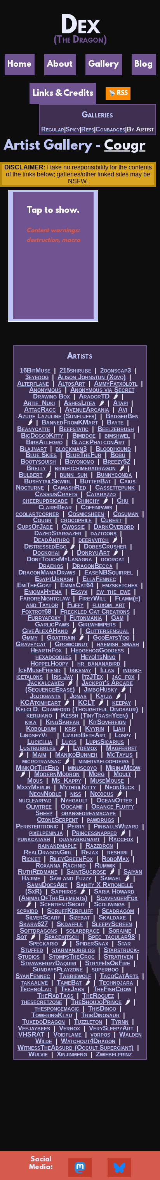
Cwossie (73, 526)
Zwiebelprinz (114, 1054)
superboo (105, 969)
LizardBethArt (84, 735)
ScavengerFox (116, 898)
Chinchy (88, 500)
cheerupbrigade (45, 500)
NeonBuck (120, 787)
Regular (52, 129)
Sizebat (79, 917)
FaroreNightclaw (44, 598)
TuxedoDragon (43, 1021)
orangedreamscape (88, 813)
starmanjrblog (73, 950)
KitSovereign (107, 722)
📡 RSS (118, 93)
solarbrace (82, 930)
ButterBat (95, 481)
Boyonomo (79, 461)
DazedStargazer (58, 533)
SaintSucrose (86, 871)
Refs (87, 129)
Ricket (31, 859)
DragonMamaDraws (46, 572)
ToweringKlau (51, 1015)
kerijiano (39, 715)
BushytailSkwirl (47, 481)
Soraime (119, 930)
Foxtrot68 (36, 611)
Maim (39, 754)
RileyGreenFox (71, 859)
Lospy (123, 735)
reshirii (117, 852)
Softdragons (38, 930)
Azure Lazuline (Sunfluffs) (57, 416)
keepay (121, 702)
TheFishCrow (112, 989)
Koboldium (41, 728)
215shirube (75, 370)
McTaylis (119, 754)
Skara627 (33, 924)
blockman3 (71, 448)
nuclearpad (35, 800)
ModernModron (57, 774)
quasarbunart (79, 839)
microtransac (41, 761)
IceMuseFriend (39, 670)
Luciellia (39, 741)
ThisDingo (102, 1008)
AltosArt (71, 383)
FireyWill (92, 598)
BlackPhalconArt (98, 442)
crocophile (76, 520)
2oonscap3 (115, 370)
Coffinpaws (96, 507)
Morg (96, 774)
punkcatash (33, 839)
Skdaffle (70, 924)
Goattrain (61, 637)
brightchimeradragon (85, 468)
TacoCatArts (119, 976)
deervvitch (93, 539)
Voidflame (67, 1034)
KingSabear (62, 722)
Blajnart (33, 448)
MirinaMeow (123, 767)
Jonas (78, 696)
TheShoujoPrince (96, 1002)
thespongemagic (57, 1008)
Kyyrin (94, 728)
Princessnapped (94, 833)
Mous (35, 780)
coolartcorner (37, 514)
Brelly (36, 468)
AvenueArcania (87, 409)
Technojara (116, 982)
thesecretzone (41, 1002)
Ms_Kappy (66, 780)
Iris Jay (62, 676)
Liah (119, 728)
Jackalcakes (45, 683)
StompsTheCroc (72, 956)
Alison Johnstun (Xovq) (91, 377)
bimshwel (117, 435)
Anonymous (45, 389)
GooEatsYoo (111, 637)
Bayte (115, 422)
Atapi (120, 403)
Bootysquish (38, 461)
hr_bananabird (98, 663)
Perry (76, 826)
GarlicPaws (52, 624)
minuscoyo (82, 767)
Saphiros (64, 891)
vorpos (100, 1034)
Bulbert (30, 474)
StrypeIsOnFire (107, 963)
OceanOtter (114, 800)
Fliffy (75, 605)
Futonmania (86, 617)
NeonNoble (45, 793)
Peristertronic (37, 826)
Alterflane (33, 383)
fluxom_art (108, 605)
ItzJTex (92, 676)
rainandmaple (57, 845)
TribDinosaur (100, 1015)
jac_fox (123, 676)
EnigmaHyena (43, 591)
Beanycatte (33, 429)
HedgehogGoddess (97, 650)
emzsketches (119, 585)
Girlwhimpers (97, 624)
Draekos (50, 565)
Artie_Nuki (39, 403)
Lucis (69, 741)
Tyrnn (120, 1021)
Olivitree (39, 806)
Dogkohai (46, 552)
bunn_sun (73, 474)
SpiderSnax (91, 943)
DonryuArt (93, 552)
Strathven (118, 956)
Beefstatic (74, 429)
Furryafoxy (44, 617)
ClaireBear (55, 507)
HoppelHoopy (49, 663)
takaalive (34, 982)
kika (31, 722)
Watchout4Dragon (88, 1041)
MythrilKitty (77, 787)
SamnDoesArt (47, 884)
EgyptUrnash (54, 579)
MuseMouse (107, 780)
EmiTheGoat (34, 585)
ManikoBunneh (76, 754)
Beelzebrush (115, 429)
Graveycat (31, 644)
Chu (123, 500)
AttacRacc (40, 409)
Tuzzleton (88, 1021)
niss (75, 793)
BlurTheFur (83, 455)
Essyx (79, 591)
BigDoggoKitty (42, 435)
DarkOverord (114, 526)
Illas (107, 670)
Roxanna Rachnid (60, 865)
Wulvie (38, 1054)
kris (70, 728)
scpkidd (27, 910)
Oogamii (71, 806)
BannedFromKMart (70, 422)
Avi (122, 409)
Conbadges (110, 129)
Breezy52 (116, 461)
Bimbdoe (84, 435)
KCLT (86, 702)
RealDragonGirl (48, 852)
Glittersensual (107, 631)
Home (19, 64)
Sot (21, 936)
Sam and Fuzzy (70, 878)
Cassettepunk (115, 487)
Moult (122, 774)
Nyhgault (74, 800)
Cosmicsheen (86, 514)
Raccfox (121, 839)
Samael (110, 878)
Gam (117, 617)
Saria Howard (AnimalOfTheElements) (76, 895)
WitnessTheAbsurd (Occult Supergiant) (75, 1047)
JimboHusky (100, 689)
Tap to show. (53, 225)
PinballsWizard (116, 826)
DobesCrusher (105, 546)
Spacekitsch (61, 936)
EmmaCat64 (76, 585)
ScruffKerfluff (70, 910)
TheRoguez (98, 995)
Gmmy (30, 637)
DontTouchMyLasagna (59, 559)
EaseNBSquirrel (108, 572)
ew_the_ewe (113, 591)
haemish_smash (118, 644)
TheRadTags (55, 995)
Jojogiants (45, 696)
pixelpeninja (46, 833)
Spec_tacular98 (111, 936)
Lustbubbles (37, 748)
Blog (143, 64)
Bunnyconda (114, 474)
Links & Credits (63, 93)
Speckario (43, 943)
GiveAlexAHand (45, 631)
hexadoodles (53, 657)
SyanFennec (33, 976)
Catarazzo (101, 494)
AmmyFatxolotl (115, 383)
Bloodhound (113, 448)
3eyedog (37, 377)
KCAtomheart (40, 702)
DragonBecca (92, 565)
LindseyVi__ (37, 735)
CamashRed (69, 487)
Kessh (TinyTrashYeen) (94, 715)
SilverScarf (42, 917)
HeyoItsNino (97, 657)
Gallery (103, 64)
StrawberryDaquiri (48, 963)
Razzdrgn (99, 845)
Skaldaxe (112, 917)
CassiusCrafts (56, 494)
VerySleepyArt (111, 1028)
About (60, 64)
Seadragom (118, 910)
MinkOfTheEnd (37, 767)
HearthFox (46, 650)
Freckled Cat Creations (95, 611)
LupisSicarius (104, 741)
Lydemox (85, 748)
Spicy (73, 129)
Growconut (71, 644)
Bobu (117, 455)
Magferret (121, 748)
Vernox (69, 1028)
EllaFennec (99, 579)
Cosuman (126, 514)
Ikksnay (80, 670)
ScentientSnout (62, 904)
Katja (104, 696)
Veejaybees (34, 1028)
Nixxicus (101, 793)
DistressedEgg (45, 546)
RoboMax (115, 859)
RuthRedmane (37, 871)
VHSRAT (31, 1034)
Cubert (111, 520)
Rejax (89, 852)
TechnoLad (36, 989)
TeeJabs (72, 989)
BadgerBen (122, 416)
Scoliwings (109, 904)
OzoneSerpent (57, 819)
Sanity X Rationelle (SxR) (79, 888)
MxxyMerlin (33, 787)
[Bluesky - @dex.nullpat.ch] (119, 1167)
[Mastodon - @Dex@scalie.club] (80, 1167)
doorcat (112, 559)
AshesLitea (80, 403)
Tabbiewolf (75, 976)
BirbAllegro (44, 442)
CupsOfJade (35, 526)
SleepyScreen (112, 924)
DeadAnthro (51, 539)
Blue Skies (41, 455)
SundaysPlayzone (58, 969)
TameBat (69, 982)
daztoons (103, 533)
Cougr (124, 146)
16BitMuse (35, 370)
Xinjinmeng (72, 1054)
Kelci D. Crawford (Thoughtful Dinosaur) (77, 709)
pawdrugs (100, 819)
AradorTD (94, 396)
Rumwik (105, 865)
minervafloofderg (103, 761)
